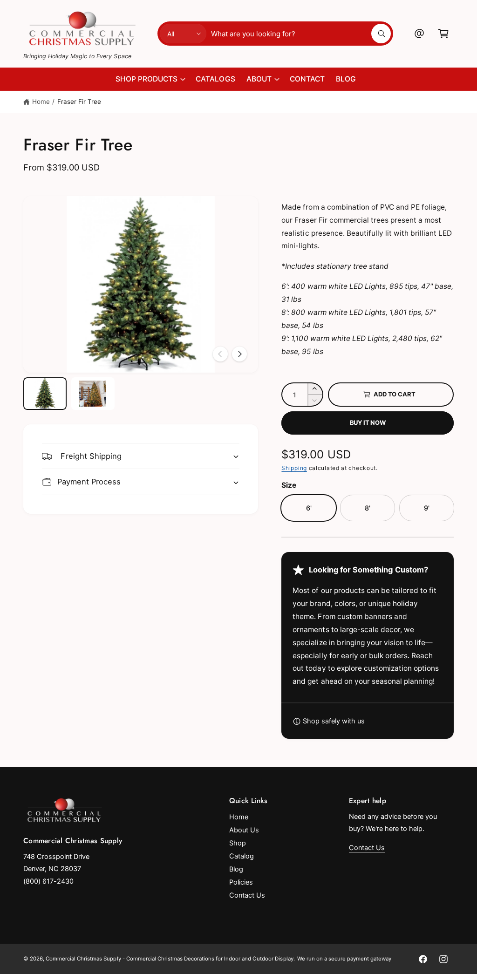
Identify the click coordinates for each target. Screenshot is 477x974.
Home (41, 101)
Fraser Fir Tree (79, 101)
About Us (244, 830)
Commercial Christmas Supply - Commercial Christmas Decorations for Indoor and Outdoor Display (169, 958)
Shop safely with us (334, 721)
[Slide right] (239, 354)
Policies (241, 882)
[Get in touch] (419, 33)
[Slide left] (220, 354)
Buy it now (368, 422)
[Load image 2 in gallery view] (93, 393)
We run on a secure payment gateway (344, 958)
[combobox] (301, 33)
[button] (443, 33)
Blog (236, 869)
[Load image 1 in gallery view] (45, 393)
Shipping (294, 467)
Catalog (241, 856)
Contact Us (247, 895)
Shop (237, 843)
